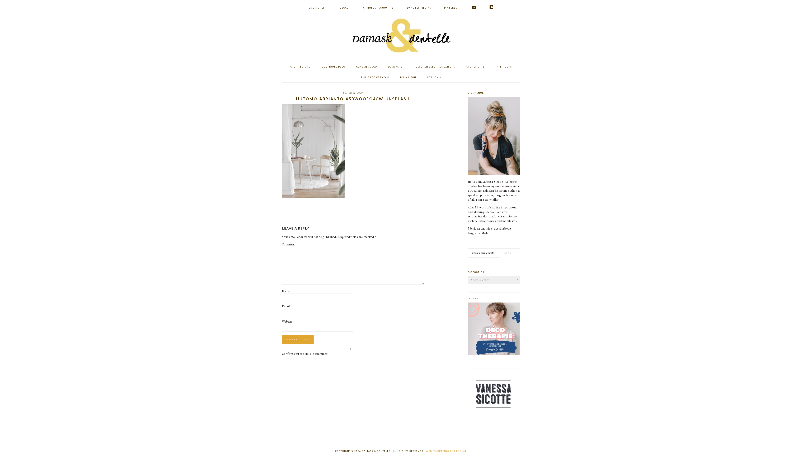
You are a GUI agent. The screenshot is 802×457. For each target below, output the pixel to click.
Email (287, 306)
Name (287, 291)
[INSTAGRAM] (491, 7)
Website (287, 321)
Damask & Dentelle (401, 36)
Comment (289, 244)
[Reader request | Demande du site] (474, 7)
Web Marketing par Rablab (446, 451)
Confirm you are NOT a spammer (304, 353)
